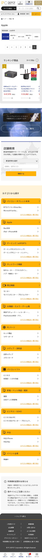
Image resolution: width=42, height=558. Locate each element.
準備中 (6, 459)
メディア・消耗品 (14, 348)
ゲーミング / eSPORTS (16, 243)
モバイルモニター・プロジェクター (17, 294)
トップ (4, 19)
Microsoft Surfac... (10, 210)
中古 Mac (7, 442)
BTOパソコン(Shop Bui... (13, 207)
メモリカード (8, 357)
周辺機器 (10, 285)
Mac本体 (7, 228)
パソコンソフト (13, 369)
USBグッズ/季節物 (10, 399)
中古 (9, 432)
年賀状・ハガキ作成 (11, 378)
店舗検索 (11, 531)
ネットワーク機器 (14, 264)
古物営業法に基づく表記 (31, 541)
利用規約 (31, 534)
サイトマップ (11, 534)
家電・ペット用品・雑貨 (17, 390)
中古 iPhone (8, 438)
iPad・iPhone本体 (10, 231)
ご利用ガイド (28, 4)
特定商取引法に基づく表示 (11, 541)
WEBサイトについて (31, 538)
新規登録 (25, 14)
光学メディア (8, 354)
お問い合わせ (31, 527)
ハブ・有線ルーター (11, 273)
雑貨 (5, 396)
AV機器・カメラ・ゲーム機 (18, 306)
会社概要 (11, 527)
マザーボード (8, 336)
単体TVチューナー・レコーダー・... (17, 312)
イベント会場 (12, 453)
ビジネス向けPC (9, 417)
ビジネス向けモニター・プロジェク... (17, 421)
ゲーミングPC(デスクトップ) (14, 249)
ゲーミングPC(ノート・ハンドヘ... (16, 252)
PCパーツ (11, 327)
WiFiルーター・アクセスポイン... (15, 270)
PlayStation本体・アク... (13, 315)
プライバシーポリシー (11, 538)
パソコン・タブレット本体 (18, 201)
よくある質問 (31, 531)
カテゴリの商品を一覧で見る (29, 215)
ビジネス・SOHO (14, 411)
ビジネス (7, 375)
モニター (7, 291)
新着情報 (31, 524)
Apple (9, 222)
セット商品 (8, 333)
